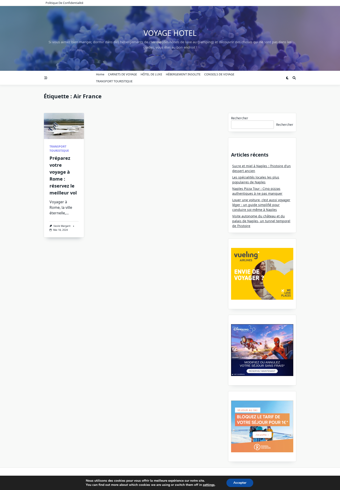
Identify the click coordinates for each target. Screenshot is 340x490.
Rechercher (239, 118)
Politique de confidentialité (64, 2)
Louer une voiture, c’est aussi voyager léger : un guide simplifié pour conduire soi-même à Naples (261, 205)
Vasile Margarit (62, 226)
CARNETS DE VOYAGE (122, 74)
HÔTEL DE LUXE (151, 74)
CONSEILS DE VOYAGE (219, 74)
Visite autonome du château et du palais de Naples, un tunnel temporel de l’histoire (261, 221)
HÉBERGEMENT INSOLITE (183, 74)
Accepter (239, 483)
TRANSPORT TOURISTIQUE (114, 81)
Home (100, 74)
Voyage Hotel (170, 33)
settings (209, 485)
